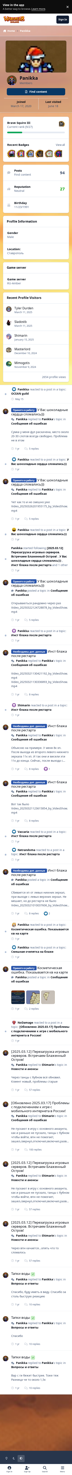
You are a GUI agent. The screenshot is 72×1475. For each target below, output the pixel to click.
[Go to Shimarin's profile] (9, 336)
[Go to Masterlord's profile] (9, 350)
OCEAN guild (20, 393)
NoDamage (25, 1022)
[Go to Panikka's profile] (5, 411)
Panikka (23, 389)
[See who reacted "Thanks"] (46, 768)
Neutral (19, 191)
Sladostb (20, 322)
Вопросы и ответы (24, 1283)
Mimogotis (22, 363)
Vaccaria (23, 832)
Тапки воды (20, 1273)
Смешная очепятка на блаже (32, 951)
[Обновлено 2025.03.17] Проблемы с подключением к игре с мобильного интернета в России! (40, 1031)
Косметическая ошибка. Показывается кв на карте (39, 969)
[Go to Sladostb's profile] (9, 322)
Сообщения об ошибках (29, 423)
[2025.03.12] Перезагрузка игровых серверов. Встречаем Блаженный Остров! (37, 552)
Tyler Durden (23, 308)
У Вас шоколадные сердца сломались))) (39, 411)
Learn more (7, 7)
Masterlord (22, 349)
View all (60, 145)
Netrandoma (26, 850)
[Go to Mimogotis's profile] (9, 364)
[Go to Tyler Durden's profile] (9, 309)
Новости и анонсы (24, 1069)
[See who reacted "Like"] (46, 913)
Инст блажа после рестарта (31, 565)
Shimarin (20, 335)
